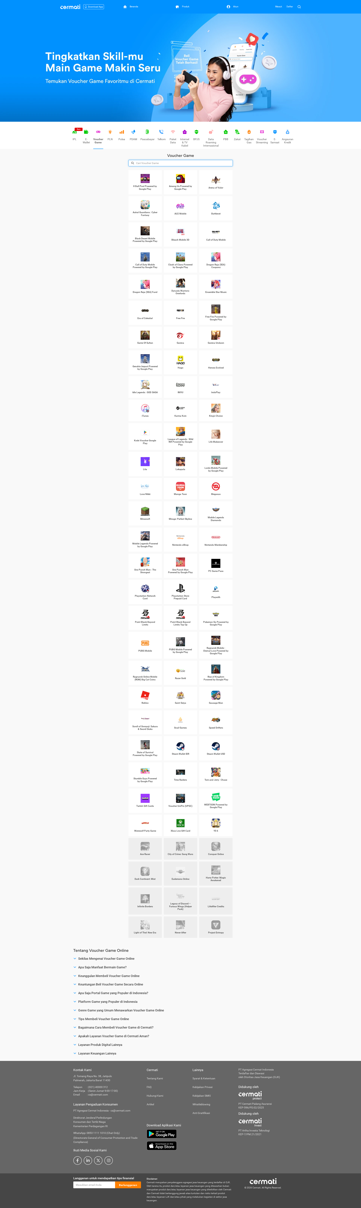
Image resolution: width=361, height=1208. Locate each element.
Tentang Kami (155, 1078)
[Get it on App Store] (190, 1145)
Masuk (278, 6)
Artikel (150, 1104)
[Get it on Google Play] (190, 1133)
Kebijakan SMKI (202, 1095)
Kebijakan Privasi (202, 1087)
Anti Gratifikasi (201, 1113)
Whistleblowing (201, 1104)
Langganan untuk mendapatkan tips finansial (103, 1178)
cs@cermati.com (98, 1094)
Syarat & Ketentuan (204, 1078)
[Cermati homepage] (263, 1181)
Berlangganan (128, 1185)
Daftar (290, 6)
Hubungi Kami (155, 1095)
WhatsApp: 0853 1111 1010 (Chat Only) (96, 1132)
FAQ (149, 1087)
